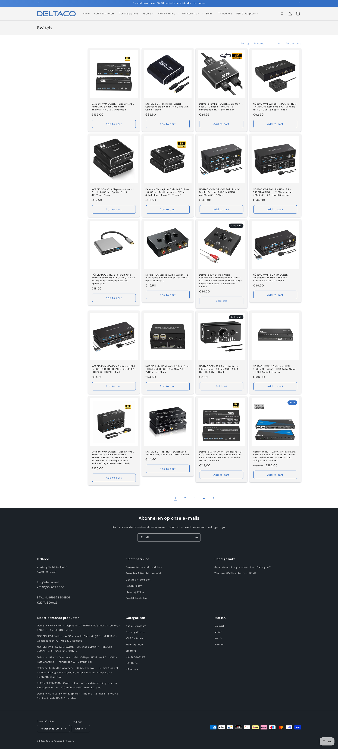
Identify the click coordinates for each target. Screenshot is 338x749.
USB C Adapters (135, 656)
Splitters (131, 650)
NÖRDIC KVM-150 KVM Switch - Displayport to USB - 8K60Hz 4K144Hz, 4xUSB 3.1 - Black (271, 277)
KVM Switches (134, 638)
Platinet (219, 644)
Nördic (218, 638)
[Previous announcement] (38, 3)
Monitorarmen (134, 644)
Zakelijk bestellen (136, 598)
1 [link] (175, 498)
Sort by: (245, 43)
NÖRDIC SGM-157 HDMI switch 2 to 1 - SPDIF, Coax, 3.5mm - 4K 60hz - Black (167, 453)
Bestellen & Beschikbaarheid (143, 573)
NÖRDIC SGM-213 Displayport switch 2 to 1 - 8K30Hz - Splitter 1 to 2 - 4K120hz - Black (113, 192)
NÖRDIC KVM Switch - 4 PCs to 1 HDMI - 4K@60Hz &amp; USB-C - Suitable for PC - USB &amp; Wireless (275, 106)
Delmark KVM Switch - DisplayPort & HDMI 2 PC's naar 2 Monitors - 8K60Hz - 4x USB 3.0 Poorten (113, 106)
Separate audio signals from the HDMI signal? (242, 567)
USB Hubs (132, 663)
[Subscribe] (197, 537)
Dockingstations (135, 632)
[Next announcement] (300, 3)
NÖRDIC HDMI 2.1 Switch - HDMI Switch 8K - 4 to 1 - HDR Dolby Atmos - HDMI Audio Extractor (274, 369)
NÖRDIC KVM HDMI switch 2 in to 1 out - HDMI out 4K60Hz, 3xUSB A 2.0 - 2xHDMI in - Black (167, 369)
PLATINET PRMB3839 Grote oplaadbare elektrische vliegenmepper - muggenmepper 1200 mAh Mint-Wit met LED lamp (78, 685)
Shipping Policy (135, 592)
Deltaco (49, 741)
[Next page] (213, 498)
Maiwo (218, 632)
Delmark (219, 625)
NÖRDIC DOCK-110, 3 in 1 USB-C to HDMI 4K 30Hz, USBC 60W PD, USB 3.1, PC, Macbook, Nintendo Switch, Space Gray (114, 279)
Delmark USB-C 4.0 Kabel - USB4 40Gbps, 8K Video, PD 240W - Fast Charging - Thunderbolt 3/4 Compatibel (77, 659)
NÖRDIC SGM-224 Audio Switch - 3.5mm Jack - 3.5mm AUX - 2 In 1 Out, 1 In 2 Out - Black (218, 369)
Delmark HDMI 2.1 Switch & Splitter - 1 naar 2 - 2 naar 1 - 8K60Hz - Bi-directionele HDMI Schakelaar (221, 106)
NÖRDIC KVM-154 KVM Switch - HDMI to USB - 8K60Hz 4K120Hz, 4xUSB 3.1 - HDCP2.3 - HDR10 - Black (114, 369)
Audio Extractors (136, 625)
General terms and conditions (144, 567)
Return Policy (134, 585)
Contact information (138, 579)
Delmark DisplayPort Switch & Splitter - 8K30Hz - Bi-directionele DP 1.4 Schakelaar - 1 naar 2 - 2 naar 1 (167, 192)
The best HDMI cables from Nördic (235, 573)
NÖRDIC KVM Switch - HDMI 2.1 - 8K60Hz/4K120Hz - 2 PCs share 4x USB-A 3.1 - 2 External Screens (273, 192)
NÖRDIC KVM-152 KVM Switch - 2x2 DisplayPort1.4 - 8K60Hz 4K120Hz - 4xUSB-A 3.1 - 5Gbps (220, 192)
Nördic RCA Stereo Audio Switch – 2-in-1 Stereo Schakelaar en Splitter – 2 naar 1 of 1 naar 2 (167, 277)
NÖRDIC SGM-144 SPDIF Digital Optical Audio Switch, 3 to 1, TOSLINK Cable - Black (167, 106)
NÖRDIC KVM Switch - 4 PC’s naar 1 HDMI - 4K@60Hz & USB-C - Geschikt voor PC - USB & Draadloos (77, 638)
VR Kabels (132, 669)
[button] (148, 13)
